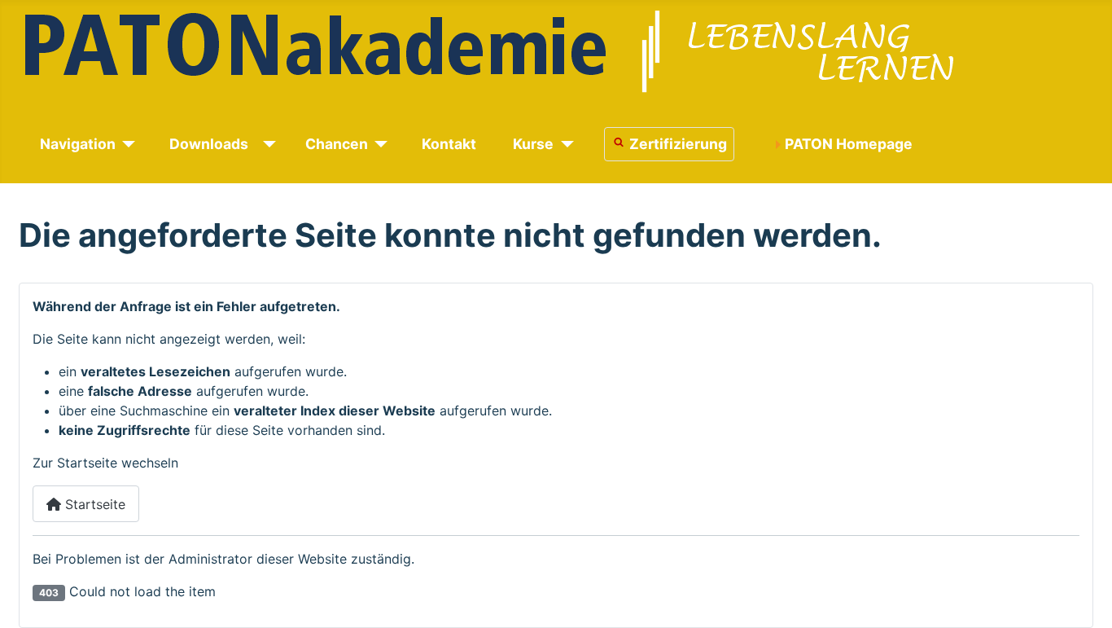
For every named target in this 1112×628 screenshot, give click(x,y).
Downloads (208, 143)
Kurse (533, 143)
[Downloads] (266, 144)
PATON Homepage (849, 143)
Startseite (93, 504)
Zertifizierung (678, 143)
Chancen (336, 143)
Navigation (78, 143)
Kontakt (449, 143)
